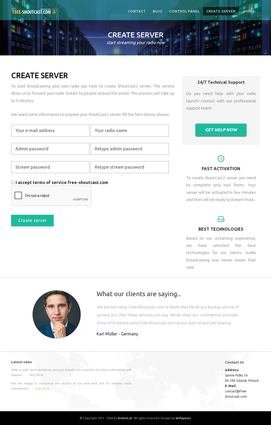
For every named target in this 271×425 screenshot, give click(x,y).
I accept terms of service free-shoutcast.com (62, 182)
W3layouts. (184, 418)
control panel (184, 11)
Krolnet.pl (125, 418)
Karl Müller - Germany (117, 333)
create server (221, 11)
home (249, 11)
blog (157, 11)
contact (137, 11)
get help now (221, 129)
